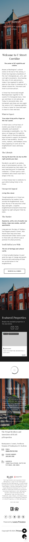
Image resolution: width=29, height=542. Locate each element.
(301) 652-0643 (14, 502)
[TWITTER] (10, 516)
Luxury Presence (19, 522)
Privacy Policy (21, 531)
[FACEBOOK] (5, 516)
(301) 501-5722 (10, 456)
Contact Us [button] (14, 419)
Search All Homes (14, 271)
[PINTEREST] (14, 516)
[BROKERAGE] (18, 516)
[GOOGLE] (23, 516)
